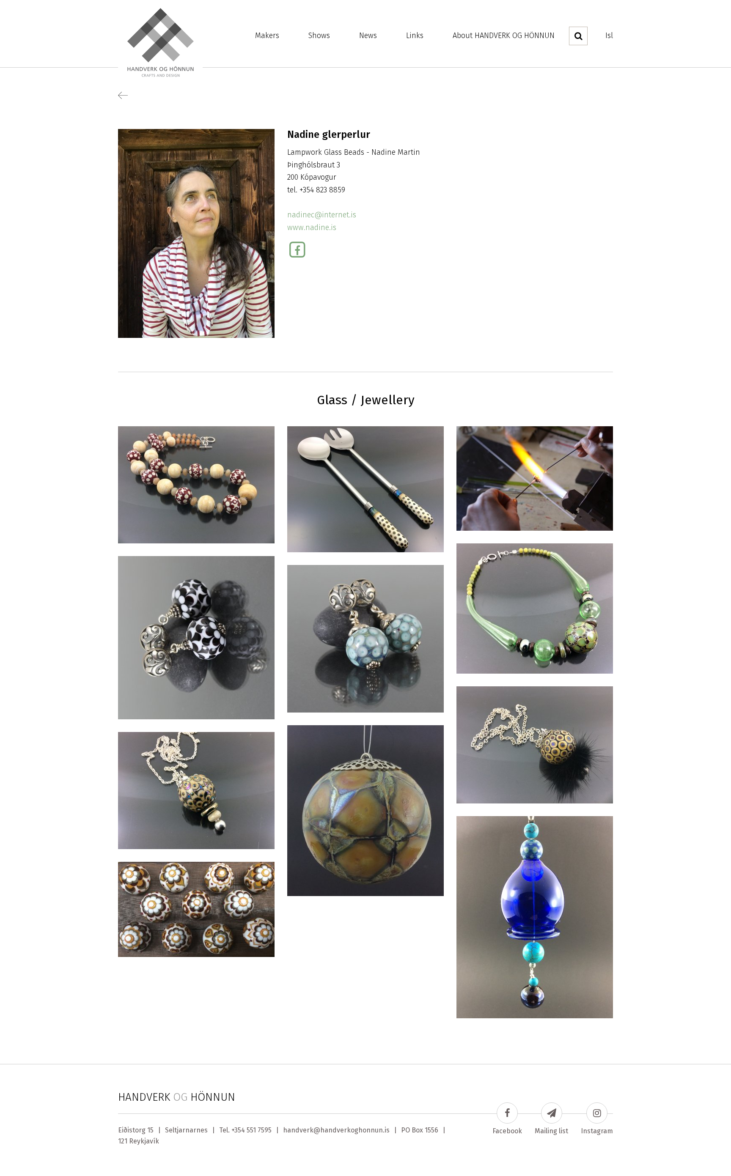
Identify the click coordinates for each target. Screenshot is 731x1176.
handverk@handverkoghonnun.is (336, 1130)
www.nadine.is (311, 227)
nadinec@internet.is (321, 214)
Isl (609, 35)
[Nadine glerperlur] (196, 233)
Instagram (597, 1131)
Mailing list (551, 1131)
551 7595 (259, 1130)
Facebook (507, 1131)
